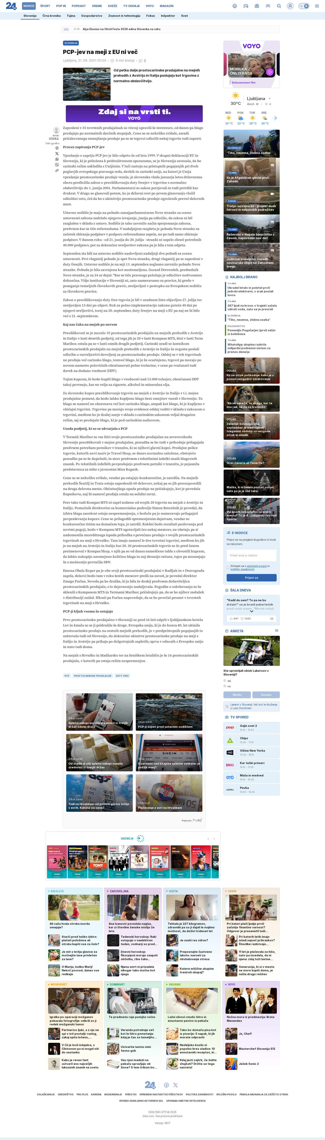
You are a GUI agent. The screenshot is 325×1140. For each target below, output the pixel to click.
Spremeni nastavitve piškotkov (161, 1094)
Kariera (96, 1094)
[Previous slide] (208, 839)
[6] (139, 861)
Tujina (71, 15)
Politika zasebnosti (199, 1094)
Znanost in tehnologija (124, 15)
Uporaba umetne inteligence (186, 1100)
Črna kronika (52, 15)
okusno (175, 984)
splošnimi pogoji (257, 566)
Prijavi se (251, 577)
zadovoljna (119, 891)
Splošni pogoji (226, 1094)
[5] (118, 861)
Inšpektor (168, 15)
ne (229, 686)
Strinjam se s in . (250, 568)
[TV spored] (257, 6)
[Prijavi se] (290, 6)
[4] (98, 861)
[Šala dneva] (271, 618)
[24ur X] (175, 1085)
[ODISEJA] (132, 838)
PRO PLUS (82, 1094)
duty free (122, 676)
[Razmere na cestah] (268, 6)
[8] (180, 861)
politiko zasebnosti (242, 569)
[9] (201, 861)
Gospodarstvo (91, 15)
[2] (57, 861)
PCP (67, 676)
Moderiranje (113, 1094)
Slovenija (30, 15)
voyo (231, 984)
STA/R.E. (54, 138)
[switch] (304, 6)
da (229, 681)
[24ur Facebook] (166, 1085)
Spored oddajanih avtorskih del (141, 1100)
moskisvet (59, 984)
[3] (77, 861)
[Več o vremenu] (274, 118)
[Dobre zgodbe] (234, 6)
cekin (232, 891)
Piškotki (131, 1094)
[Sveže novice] (66, 29)
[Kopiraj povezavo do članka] (57, 170)
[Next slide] (214, 839)
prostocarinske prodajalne (93, 676)
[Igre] (245, 6)
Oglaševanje (46, 1094)
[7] (160, 861)
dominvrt (117, 984)
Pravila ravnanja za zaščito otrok (264, 1094)
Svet (184, 15)
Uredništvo (66, 1094)
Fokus (150, 15)
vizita (173, 891)
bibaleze (57, 891)
